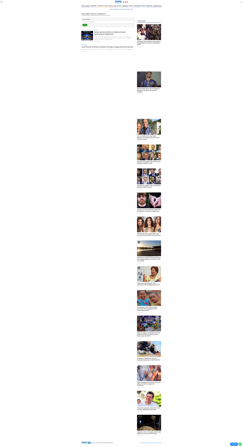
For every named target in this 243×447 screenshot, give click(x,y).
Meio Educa (149, 5)
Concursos (125, 5)
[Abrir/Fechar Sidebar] (1, 2)
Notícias (87, 5)
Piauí (115, 5)
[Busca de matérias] (241, 2)
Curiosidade (100, 5)
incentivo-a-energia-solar (126, 9)
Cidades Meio (137, 5)
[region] (149, 60)
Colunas (131, 5)
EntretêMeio (93, 5)
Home (83, 5)
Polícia (111, 5)
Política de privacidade (145, 442)
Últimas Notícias (157, 5)
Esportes (119, 5)
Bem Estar (143, 5)
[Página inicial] (118, 1)
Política (106, 5)
